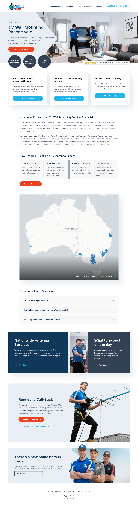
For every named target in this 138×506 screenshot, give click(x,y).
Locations (70, 6)
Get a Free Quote (20, 365)
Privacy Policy (71, 491)
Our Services (56, 6)
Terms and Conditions (84, 491)
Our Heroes (21, 474)
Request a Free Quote (38, 468)
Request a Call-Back (20, 49)
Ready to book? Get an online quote (32, 426)
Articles (99, 6)
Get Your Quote (29, 184)
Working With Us (85, 6)
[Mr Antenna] (16, 10)
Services (16, 22)
